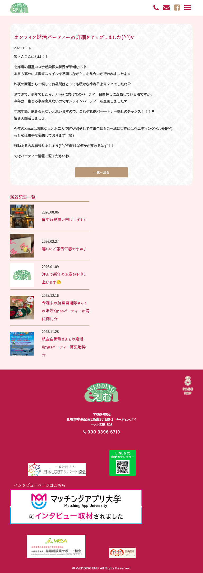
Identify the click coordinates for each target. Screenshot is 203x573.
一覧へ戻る (101, 172)
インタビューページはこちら (38, 485)
